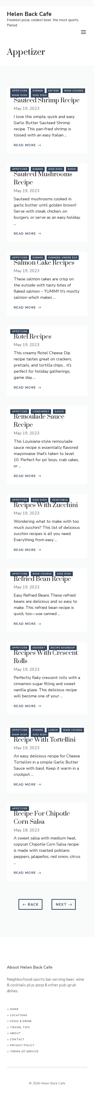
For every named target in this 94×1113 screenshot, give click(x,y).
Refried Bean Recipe (42, 579)
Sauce (59, 411)
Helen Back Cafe (29, 14)
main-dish (19, 95)
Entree (53, 90)
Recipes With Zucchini (46, 505)
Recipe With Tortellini (45, 740)
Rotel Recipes (32, 337)
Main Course (74, 90)
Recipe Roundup (63, 647)
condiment (41, 411)
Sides (72, 169)
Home (14, 1009)
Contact (17, 1039)
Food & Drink (21, 1021)
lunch (53, 730)
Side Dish (40, 95)
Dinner (38, 90)
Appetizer (19, 90)
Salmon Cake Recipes (44, 263)
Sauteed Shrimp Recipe (47, 100)
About (15, 1033)
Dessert (39, 647)
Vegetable (60, 500)
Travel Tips (20, 1027)
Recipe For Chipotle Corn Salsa (42, 818)
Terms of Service (24, 1051)
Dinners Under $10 (62, 257)
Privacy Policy (22, 1045)
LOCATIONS (18, 1015)
